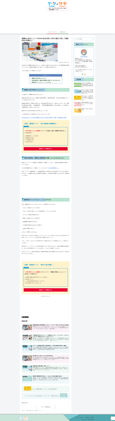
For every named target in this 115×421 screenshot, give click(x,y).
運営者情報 (87, 417)
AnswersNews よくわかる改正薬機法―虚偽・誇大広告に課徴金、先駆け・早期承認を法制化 (44, 117)
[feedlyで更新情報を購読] (82, 74)
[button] (93, 39)
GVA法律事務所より (53, 168)
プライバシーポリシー (80, 417)
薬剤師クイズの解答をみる (45, 148)
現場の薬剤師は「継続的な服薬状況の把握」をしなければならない (46, 80)
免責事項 (92, 417)
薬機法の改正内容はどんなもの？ (39, 78)
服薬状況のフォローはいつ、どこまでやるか (41, 82)
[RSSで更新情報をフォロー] (85, 74)
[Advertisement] (57, 21)
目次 (44, 75)
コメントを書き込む (45, 406)
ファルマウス (83, 56)
